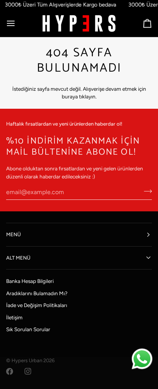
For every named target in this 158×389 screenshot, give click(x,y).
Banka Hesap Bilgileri (30, 281)
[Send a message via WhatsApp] (142, 359)
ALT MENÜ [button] (18, 258)
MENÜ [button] (13, 234)
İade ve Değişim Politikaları (36, 305)
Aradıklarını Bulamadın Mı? (36, 293)
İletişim (14, 317)
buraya (70, 96)
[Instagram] (28, 371)
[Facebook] (9, 371)
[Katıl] (145, 191)
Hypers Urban (27, 360)
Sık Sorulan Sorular (28, 329)
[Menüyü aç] (17, 23)
